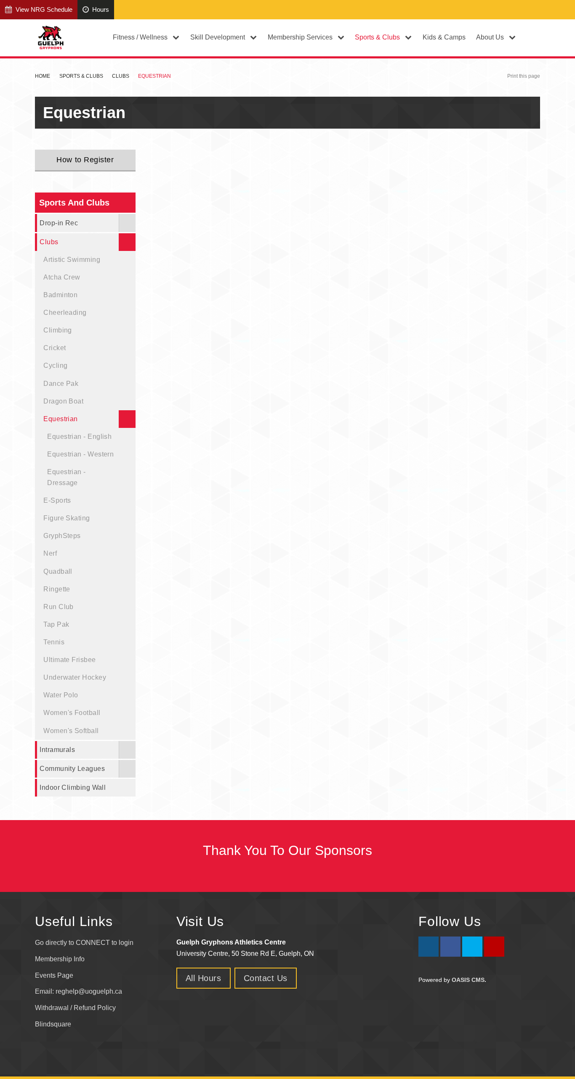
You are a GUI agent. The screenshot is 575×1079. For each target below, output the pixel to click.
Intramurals (57, 749)
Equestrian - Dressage (66, 477)
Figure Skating (66, 518)
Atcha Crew (61, 277)
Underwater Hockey (74, 677)
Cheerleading (64, 312)
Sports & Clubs (81, 76)
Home (42, 76)
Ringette (56, 589)
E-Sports (57, 500)
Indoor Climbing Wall (73, 787)
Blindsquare (54, 1024)
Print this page (523, 76)
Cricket (54, 347)
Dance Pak (60, 383)
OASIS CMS (468, 979)
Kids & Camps (444, 37)
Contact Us (266, 978)
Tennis (53, 642)
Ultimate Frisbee (69, 659)
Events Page (54, 975)
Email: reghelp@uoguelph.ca (78, 991)
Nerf (50, 553)
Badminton (60, 294)
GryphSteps (62, 535)
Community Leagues (72, 768)
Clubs (120, 76)
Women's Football (71, 712)
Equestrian (60, 418)
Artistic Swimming (71, 259)
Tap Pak (56, 624)
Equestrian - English (79, 436)
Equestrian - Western (80, 454)
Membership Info (60, 959)
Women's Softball (70, 730)
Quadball (57, 571)
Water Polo (60, 695)
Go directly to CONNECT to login (84, 942)
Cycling (55, 365)
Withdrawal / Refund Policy (75, 1007)
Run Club (58, 606)
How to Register (85, 160)
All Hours (203, 978)
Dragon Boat (63, 401)
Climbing (57, 330)
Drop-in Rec (59, 223)
